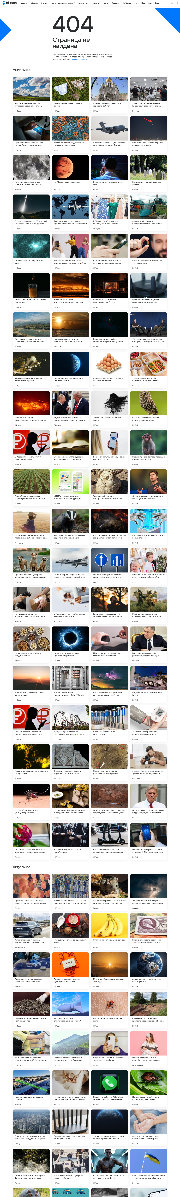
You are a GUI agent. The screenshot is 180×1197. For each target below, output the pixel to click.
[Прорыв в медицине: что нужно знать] (109, 1167)
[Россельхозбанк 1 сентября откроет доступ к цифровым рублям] (31, 723)
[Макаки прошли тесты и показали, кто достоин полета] (148, 448)
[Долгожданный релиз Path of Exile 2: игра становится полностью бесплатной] (109, 527)
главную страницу (79, 59)
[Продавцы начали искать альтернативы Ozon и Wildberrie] (31, 605)
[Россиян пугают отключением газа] (109, 173)
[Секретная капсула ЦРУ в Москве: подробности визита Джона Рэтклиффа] (109, 134)
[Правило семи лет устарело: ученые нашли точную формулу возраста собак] (31, 566)
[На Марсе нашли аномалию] (70, 173)
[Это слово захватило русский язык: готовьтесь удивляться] (70, 448)
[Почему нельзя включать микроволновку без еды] (109, 291)
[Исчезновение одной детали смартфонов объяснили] (109, 644)
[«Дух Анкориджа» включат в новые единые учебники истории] (70, 409)
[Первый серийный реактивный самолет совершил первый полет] (70, 566)
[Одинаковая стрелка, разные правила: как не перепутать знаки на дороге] (109, 566)
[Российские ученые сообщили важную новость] (31, 684)
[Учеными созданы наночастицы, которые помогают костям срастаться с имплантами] (109, 919)
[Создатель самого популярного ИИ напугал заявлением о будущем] (148, 487)
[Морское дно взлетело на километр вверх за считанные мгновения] (31, 95)
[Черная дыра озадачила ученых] (148, 998)
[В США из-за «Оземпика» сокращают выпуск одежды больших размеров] (109, 213)
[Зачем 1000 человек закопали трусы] (70, 95)
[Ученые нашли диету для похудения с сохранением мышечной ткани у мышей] (148, 370)
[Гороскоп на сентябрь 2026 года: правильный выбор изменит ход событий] (31, 527)
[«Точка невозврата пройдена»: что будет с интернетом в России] (148, 330)
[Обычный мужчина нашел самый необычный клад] (31, 1167)
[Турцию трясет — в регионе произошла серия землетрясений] (70, 213)
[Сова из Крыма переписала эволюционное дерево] (148, 409)
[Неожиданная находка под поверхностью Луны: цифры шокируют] (31, 173)
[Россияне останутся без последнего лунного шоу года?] (109, 330)
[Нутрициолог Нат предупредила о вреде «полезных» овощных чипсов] (70, 802)
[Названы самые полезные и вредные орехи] (31, 644)
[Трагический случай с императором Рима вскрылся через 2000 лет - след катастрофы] (109, 487)
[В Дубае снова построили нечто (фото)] (148, 684)
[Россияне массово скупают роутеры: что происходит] (148, 291)
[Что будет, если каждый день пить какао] (70, 1088)
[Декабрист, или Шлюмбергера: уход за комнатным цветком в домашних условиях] (31, 841)
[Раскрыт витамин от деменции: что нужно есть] (148, 252)
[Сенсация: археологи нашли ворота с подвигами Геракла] (70, 762)
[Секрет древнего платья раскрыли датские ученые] (109, 762)
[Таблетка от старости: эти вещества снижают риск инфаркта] (148, 723)
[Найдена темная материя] (109, 998)
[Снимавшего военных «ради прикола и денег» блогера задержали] (31, 1128)
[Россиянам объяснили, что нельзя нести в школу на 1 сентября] (148, 566)
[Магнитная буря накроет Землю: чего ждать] (109, 1128)
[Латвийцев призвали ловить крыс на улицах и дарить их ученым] (109, 1049)
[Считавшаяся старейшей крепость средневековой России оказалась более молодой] (148, 1167)
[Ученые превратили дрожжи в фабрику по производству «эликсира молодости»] (70, 880)
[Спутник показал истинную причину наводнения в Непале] (31, 330)
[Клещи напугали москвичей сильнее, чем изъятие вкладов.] (109, 605)
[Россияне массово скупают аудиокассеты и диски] (70, 1128)
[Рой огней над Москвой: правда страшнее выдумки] (148, 134)
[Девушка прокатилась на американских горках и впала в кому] (70, 723)
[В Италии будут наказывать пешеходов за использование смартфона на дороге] (109, 841)
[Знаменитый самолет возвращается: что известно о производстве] (148, 213)
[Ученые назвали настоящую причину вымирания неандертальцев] (31, 370)
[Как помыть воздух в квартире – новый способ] (148, 527)
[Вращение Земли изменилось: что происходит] (70, 370)
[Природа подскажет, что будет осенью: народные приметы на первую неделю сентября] (31, 1049)
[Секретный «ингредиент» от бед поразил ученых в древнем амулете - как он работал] (70, 959)
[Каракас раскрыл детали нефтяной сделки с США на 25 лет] (70, 330)
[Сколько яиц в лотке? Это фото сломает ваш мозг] (109, 370)
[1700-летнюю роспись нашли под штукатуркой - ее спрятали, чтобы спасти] (109, 802)
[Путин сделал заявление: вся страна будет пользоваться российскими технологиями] (31, 134)
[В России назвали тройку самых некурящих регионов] (70, 605)
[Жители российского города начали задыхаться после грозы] (148, 1049)
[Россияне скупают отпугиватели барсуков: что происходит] (70, 527)
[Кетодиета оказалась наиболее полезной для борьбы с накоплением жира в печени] (31, 880)
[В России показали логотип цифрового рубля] (31, 448)
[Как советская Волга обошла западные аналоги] (148, 959)
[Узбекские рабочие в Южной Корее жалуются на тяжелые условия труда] (148, 95)
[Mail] (3, 3)
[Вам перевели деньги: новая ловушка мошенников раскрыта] (109, 252)
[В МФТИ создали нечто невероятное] (109, 723)
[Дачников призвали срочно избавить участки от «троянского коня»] (70, 998)
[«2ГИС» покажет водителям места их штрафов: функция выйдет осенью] (70, 487)
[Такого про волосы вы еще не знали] (109, 409)
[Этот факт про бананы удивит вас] (109, 1088)
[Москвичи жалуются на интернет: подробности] (31, 998)
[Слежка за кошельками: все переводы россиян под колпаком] (109, 959)
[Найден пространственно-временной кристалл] (70, 644)
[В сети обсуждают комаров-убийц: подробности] (31, 802)
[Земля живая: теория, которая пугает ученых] (148, 1128)
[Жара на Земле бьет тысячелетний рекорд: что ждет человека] (70, 291)
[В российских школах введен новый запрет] (70, 841)
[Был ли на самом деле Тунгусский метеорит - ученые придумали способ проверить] (31, 213)
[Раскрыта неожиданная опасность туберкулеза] (31, 762)
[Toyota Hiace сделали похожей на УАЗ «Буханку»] (31, 959)
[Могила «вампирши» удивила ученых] (148, 173)
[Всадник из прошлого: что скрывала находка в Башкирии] (148, 605)
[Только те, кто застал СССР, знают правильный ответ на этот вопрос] (70, 1049)
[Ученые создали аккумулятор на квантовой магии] (148, 919)
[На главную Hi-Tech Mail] (11, 3)
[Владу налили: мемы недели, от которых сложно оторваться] (109, 880)
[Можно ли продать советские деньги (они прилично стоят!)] (148, 1088)
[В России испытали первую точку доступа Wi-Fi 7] (109, 448)
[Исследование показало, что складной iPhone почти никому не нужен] (148, 880)
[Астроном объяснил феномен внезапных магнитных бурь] (109, 684)
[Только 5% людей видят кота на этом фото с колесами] (70, 134)
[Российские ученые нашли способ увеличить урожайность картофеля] (31, 487)
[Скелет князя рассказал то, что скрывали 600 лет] (109, 95)
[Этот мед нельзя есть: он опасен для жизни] (31, 291)
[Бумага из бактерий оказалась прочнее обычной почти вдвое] (31, 919)
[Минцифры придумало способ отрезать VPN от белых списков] (148, 841)
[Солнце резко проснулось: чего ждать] (31, 252)
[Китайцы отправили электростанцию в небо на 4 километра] (70, 1167)
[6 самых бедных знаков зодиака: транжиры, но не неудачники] (148, 762)
